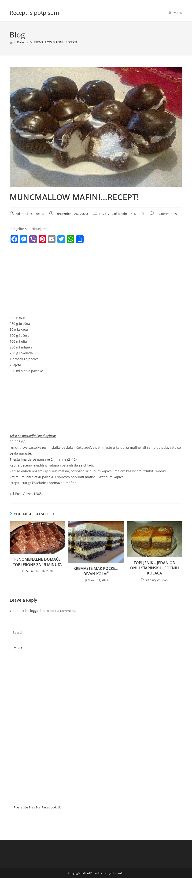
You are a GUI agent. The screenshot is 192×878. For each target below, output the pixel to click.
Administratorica (30, 213)
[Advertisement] (49, 280)
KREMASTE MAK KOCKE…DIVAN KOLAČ (96, 571)
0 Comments (166, 213)
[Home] (11, 42)
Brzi (102, 213)
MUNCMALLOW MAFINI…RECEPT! (53, 42)
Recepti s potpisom (34, 12)
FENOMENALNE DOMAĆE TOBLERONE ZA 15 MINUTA (37, 562)
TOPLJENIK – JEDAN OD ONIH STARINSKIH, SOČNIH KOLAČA (154, 568)
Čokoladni (120, 213)
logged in (37, 610)
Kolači (139, 213)
